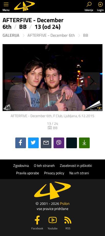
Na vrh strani (79, 173)
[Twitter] (33, 142)
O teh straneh (44, 165)
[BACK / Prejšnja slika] (27, 81)
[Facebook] (20, 142)
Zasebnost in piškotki (76, 165)
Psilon (65, 203)
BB (85, 35)
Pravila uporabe (27, 173)
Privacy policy (54, 173)
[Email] (46, 142)
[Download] (84, 142)
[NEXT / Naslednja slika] (77, 81)
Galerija (11, 35)
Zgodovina (21, 165)
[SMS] (71, 142)
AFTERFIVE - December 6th (51, 35)
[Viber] (58, 142)
